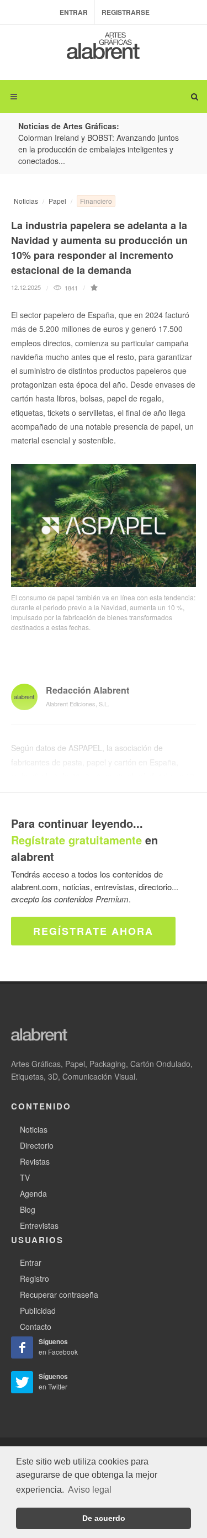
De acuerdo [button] (103, 1518)
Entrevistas (39, 1225)
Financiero (96, 200)
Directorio (37, 1145)
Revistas (35, 1161)
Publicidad (38, 1310)
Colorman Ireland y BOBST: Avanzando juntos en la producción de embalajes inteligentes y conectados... (98, 149)
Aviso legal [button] (90, 1489)
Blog (27, 1209)
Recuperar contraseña (59, 1294)
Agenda (33, 1193)
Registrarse (126, 12)
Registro (34, 1278)
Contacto (35, 1326)
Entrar (74, 12)
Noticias (26, 200)
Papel (57, 200)
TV (25, 1177)
